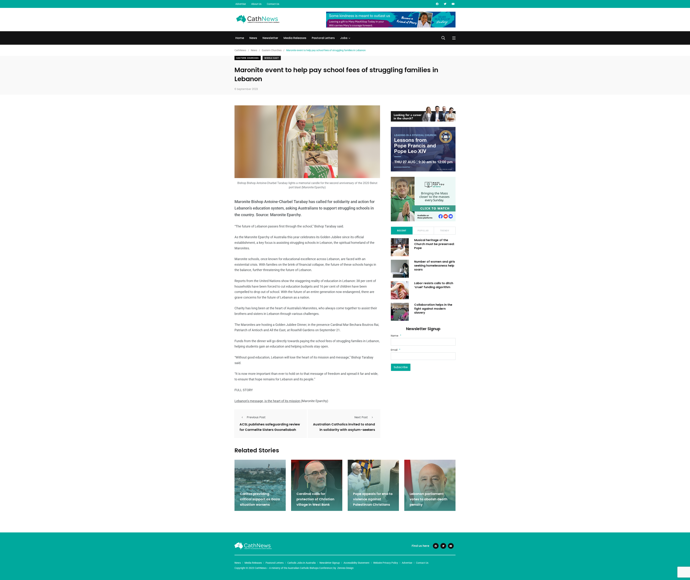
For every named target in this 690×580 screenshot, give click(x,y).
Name (396, 335)
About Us (256, 4)
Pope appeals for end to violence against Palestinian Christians (373, 499)
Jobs (344, 38)
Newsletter (270, 38)
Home (239, 38)
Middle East (271, 58)
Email (395, 350)
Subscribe (401, 367)
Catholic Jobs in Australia (301, 562)
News (253, 38)
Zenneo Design (345, 568)
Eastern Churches (247, 58)
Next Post (361, 417)
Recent (401, 230)
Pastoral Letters (323, 38)
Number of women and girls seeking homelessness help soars (434, 266)
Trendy (444, 230)
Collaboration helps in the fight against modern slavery (433, 309)
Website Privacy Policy (385, 562)
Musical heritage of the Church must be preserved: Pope (434, 244)
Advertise (240, 4)
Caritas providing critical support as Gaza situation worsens (260, 499)
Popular (423, 230)
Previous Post (256, 417)
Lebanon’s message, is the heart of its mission (267, 401)
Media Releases (295, 38)
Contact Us (273, 4)
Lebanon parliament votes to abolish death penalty (428, 499)
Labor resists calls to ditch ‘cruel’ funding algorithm (433, 285)
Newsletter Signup (329, 562)
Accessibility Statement (356, 562)
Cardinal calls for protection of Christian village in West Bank (315, 499)
